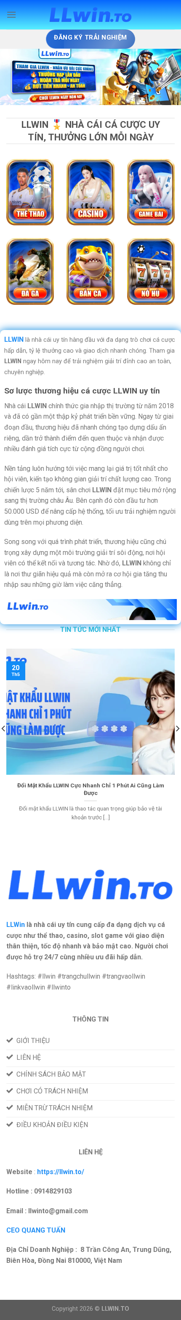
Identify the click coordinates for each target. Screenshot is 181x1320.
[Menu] (11, 14)
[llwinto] (90, 15)
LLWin (15, 925)
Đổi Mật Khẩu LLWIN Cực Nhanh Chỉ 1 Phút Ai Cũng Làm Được (90, 789)
